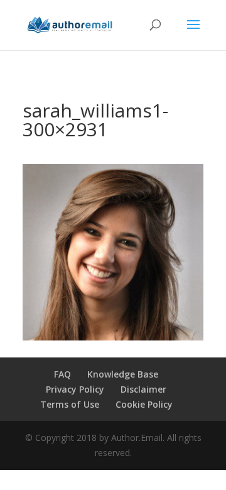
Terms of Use (69, 404)
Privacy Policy (75, 389)
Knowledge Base (122, 374)
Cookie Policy (144, 404)
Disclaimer (143, 389)
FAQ (62, 374)
